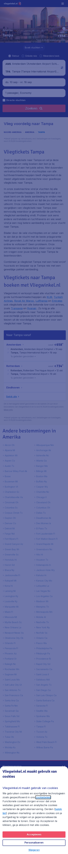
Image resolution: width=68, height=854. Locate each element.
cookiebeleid (43, 797)
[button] (34, 849)
